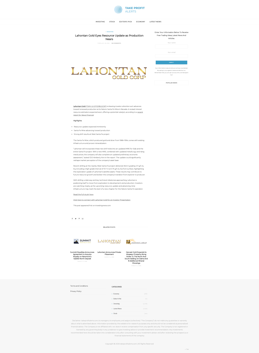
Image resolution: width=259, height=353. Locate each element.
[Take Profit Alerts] (129, 10)
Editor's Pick (117, 299)
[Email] (82, 218)
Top (187, 349)
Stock (112, 22)
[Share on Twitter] (75, 218)
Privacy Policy (75, 291)
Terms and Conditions (79, 286)
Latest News (155, 22)
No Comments (116, 43)
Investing (100, 22)
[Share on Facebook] (72, 218)
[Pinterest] (79, 218)
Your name (172, 43)
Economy (140, 22)
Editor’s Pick (125, 22)
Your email (171, 52)
